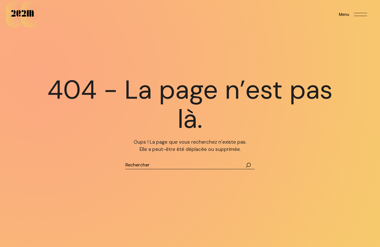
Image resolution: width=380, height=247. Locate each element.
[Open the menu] (353, 14)
